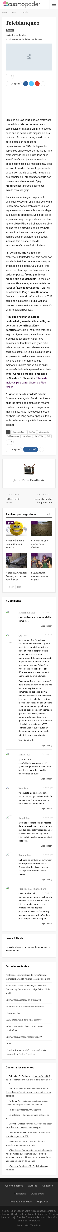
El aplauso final (13, 1013)
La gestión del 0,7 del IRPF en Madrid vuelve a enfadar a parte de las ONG (29, 1080)
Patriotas (10, 1169)
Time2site (35, 1225)
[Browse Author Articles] (29, 469)
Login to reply (46, 626)
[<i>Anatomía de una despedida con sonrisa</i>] (16, 528)
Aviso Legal (37, 1193)
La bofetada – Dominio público (23, 1115)
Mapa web (42, 1201)
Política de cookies (21, 1201)
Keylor (12, 1101)
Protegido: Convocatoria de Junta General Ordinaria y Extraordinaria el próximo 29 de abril (28, 989)
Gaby (11, 1124)
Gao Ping (32, 432)
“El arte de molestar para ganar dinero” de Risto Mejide (26, 383)
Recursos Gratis (16, 1132)
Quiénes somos (14, 1185)
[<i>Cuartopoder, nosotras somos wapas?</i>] (41, 560)
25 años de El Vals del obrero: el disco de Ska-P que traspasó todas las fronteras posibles (28, 1092)
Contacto (47, 1185)
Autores (32, 1185)
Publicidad (20, 1193)
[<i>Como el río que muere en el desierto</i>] (41, 528)
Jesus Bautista (16, 1141)
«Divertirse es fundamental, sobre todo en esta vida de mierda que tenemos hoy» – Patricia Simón (29, 1154)
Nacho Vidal (39, 436)
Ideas (34, 523)
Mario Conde (27, 436)
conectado (32, 947)
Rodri (11, 1110)
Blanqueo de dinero (19, 432)
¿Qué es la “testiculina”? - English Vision (27, 1166)
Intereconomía (44, 432)
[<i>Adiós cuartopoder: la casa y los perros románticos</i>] (16, 560)
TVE (48, 436)
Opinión (10, 30)
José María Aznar (13, 436)
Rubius (12, 1088)
